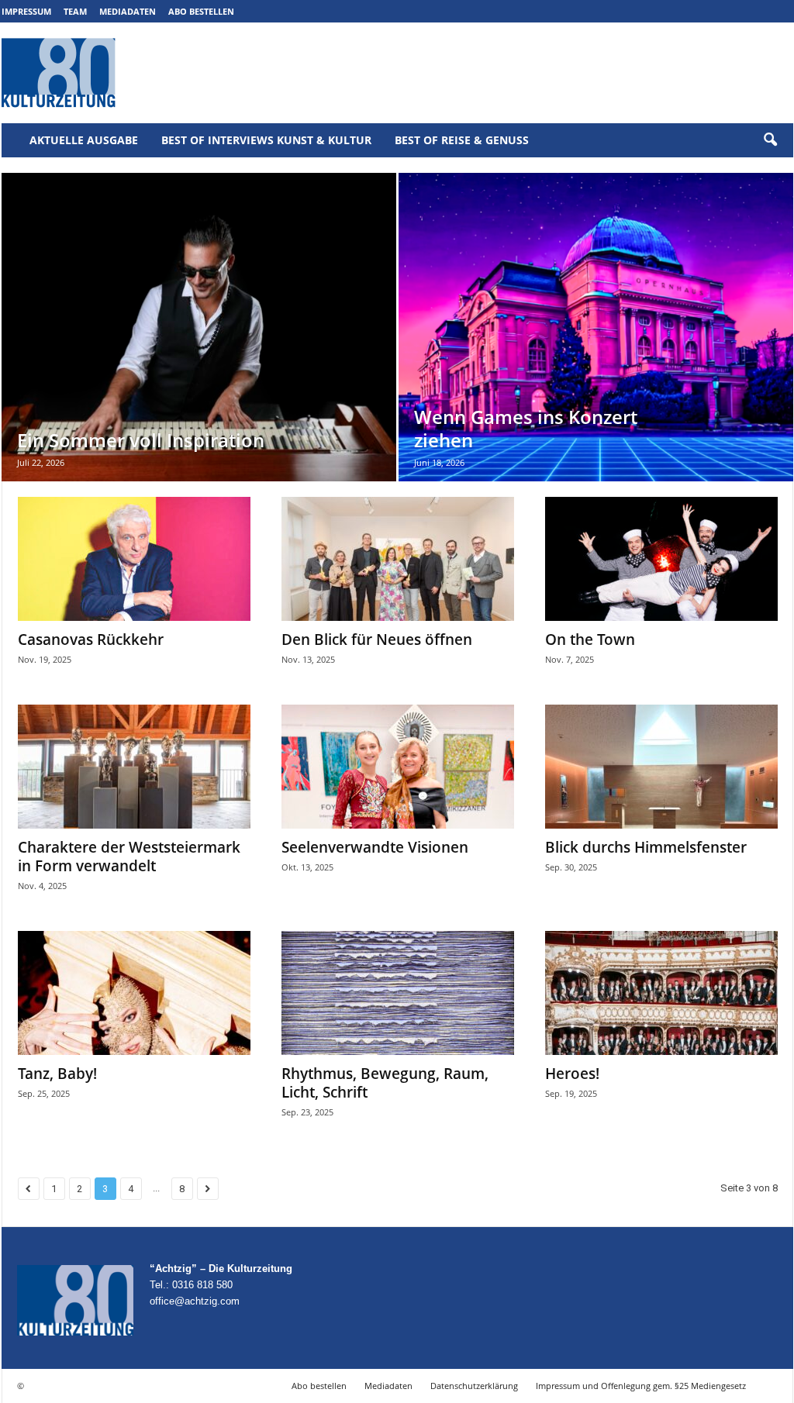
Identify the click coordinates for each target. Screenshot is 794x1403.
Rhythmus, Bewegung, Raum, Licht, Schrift (384, 1082)
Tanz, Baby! (57, 1073)
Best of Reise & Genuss (462, 140)
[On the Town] (661, 559)
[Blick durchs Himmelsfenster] (661, 767)
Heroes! (572, 1073)
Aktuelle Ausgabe (83, 140)
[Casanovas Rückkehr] (134, 559)
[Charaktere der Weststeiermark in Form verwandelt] (134, 767)
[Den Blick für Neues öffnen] (397, 559)
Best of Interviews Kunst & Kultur (266, 140)
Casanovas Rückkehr (91, 639)
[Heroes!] (661, 993)
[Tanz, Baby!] (134, 993)
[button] (770, 140)
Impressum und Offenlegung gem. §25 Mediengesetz (641, 1385)
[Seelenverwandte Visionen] (397, 767)
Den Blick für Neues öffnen (376, 639)
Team (75, 11)
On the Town (590, 639)
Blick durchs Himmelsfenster (646, 847)
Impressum (26, 11)
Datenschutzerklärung (474, 1385)
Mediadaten (127, 11)
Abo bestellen (201, 11)
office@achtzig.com (195, 1301)
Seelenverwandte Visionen (374, 847)
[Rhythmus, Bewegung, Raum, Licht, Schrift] (397, 993)
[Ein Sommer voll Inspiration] (199, 327)
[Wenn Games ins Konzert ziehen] (596, 327)
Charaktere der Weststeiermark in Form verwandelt (129, 856)
